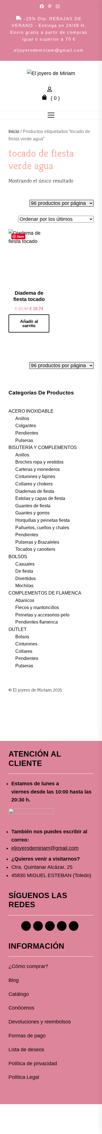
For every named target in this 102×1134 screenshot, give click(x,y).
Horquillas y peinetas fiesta (42, 520)
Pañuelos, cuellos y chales (42, 527)
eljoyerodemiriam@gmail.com (49, 50)
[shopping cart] (46, 98)
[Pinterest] (50, 926)
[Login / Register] (51, 90)
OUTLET (17, 629)
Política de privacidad (32, 1063)
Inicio (13, 131)
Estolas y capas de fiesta (40, 498)
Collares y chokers (34, 483)
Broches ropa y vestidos (39, 462)
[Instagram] (38, 926)
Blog (13, 980)
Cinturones (26, 643)
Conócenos (21, 1008)
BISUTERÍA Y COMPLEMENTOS (42, 447)
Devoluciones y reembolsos (39, 1022)
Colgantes (25, 425)
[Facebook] (26, 926)
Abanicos (24, 600)
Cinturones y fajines (35, 476)
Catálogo (18, 994)
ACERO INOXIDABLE (31, 411)
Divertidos (25, 578)
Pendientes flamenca (36, 622)
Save (20, 236)
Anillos (22, 418)
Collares (23, 651)
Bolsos (22, 636)
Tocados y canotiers (35, 549)
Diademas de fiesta (34, 491)
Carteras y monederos (37, 469)
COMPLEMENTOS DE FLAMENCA (44, 593)
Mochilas (24, 585)
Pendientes (26, 433)
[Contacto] (73, 926)
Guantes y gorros (32, 512)
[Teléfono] (62, 926)
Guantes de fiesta (32, 505)
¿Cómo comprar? (28, 966)
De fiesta (24, 571)
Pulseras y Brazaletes (37, 542)
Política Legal (23, 1077)
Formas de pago (27, 1036)
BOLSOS (17, 556)
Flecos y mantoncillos (37, 607)
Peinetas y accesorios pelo (42, 614)
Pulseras (24, 440)
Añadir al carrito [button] (29, 323)
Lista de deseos (26, 1049)
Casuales (25, 564)
